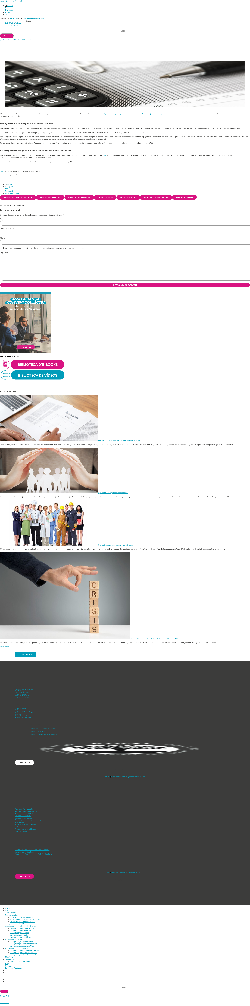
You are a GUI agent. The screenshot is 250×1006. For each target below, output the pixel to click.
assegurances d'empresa (50, 197)
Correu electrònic (8, 229)
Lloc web (4, 238)
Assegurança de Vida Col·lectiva (23, 953)
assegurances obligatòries (79, 197)
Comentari (5, 252)
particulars (4, 39)
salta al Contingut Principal (11, 1)
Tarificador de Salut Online (26, 811)
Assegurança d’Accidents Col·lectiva (25, 955)
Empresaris (4, 647)
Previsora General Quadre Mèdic (25, 689)
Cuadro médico (11, 915)
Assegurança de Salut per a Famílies (25, 930)
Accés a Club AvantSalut (22, 697)
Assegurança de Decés (19, 933)
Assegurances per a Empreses (17, 948)
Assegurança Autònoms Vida (22, 946)
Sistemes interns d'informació (24, 717)
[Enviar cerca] (4, 991)
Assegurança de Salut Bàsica (17, 924)
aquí (104, 155)
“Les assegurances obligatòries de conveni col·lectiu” (163, 114)
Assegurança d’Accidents (20, 937)
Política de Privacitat (21, 709)
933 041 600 (14, 18)
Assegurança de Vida (19, 935)
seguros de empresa (184, 197)
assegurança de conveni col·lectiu (18, 197)
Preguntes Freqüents (13, 968)
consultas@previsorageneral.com (34, 18)
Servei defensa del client (20, 961)
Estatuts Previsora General (23, 716)
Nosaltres (9, 957)
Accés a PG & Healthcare (22, 695)
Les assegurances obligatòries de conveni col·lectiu (119, 440)
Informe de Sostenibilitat (37, 731)
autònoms (20, 39)
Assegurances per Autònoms (16, 939)
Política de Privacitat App (22, 711)
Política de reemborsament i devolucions (27, 713)
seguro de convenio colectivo (156, 197)
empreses (12, 39)
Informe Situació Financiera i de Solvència (43, 728)
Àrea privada (10, 913)
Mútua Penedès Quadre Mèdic (22, 922)
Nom (3, 219)
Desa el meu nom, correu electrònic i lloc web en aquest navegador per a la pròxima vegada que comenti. (46, 248)
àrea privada (29, 39)
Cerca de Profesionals (24, 809)
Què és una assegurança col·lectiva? (113, 493)
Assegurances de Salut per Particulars (20, 926)
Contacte (8, 966)
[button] (8, 184)
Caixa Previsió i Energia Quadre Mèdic (26, 919)
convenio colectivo (128, 197)
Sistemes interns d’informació (27, 827)
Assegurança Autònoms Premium (24, 944)
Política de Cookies (20, 694)
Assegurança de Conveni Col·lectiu (24, 950)
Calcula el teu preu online (22, 691)
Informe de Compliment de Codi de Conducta (44, 734)
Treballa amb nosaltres (22, 692)
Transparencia (11, 959)
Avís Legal (18, 714)
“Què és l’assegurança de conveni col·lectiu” (122, 114)
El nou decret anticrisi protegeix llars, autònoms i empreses (155, 638)
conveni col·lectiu (105, 197)
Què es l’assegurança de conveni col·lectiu (115, 545)
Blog (1, 171)
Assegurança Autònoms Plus (22, 941)
